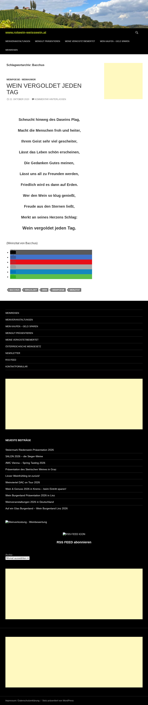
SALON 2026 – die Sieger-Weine (24, 456)
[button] (13, 252)
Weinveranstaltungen (17, 41)
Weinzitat (74, 290)
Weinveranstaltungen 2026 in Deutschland (29, 501)
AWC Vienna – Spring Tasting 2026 (25, 462)
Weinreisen (11, 50)
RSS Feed (10, 360)
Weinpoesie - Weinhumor (21, 79)
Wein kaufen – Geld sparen (114, 41)
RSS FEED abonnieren (74, 542)
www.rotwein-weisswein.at (25, 32)
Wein (44, 290)
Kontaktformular (16, 366)
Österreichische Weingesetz (23, 346)
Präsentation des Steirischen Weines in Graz (30, 469)
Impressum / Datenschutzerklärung (22, 700)
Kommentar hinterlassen (50, 99)
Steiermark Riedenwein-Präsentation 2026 (29, 449)
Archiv (8, 554)
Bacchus (14, 290)
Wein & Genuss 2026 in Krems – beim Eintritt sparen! (35, 488)
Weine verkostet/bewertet (80, 41)
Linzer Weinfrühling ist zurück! (22, 475)
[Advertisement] (123, 81)
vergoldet (31, 290)
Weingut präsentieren (47, 41)
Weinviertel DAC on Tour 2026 (22, 482)
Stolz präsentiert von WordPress (58, 700)
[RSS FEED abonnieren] (74, 533)
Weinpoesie (58, 290)
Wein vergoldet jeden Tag (44, 88)
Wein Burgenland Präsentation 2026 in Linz (30, 495)
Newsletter (12, 353)
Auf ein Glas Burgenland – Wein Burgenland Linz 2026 (36, 508)
